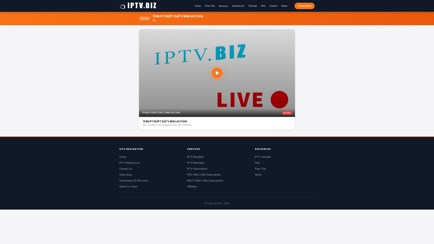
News (284, 6)
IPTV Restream (195, 162)
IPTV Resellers (195, 156)
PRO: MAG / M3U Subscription (204, 174)
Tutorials (252, 6)
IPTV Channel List (129, 162)
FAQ (263, 6)
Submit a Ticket (128, 186)
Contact (273, 6)
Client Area (304, 5)
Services (223, 6)
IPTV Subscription (197, 168)
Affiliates (192, 186)
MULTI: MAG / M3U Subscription (205, 180)
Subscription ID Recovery (133, 180)
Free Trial (210, 6)
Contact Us (125, 168)
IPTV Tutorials (263, 156)
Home (198, 6)
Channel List (238, 6)
